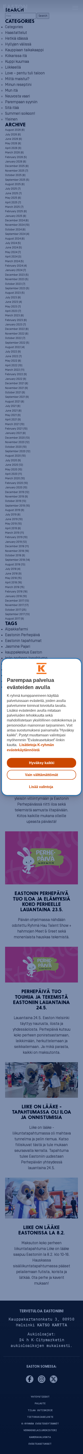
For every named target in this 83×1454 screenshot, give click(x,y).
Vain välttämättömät (41, 775)
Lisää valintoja (41, 787)
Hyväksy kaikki (41, 763)
